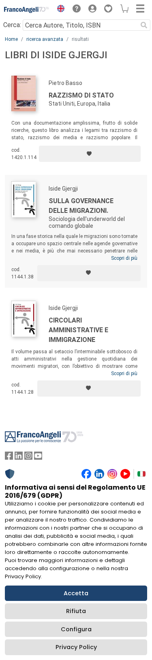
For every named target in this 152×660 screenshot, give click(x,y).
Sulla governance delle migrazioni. (81, 205)
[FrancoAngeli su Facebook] (9, 457)
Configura (76, 629)
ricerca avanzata (44, 39)
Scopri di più (124, 258)
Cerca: (12, 25)
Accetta (76, 593)
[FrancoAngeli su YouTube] (38, 457)
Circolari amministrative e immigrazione (78, 330)
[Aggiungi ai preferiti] (90, 154)
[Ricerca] (143, 25)
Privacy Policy (76, 647)
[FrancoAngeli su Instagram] (28, 457)
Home (11, 39)
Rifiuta (76, 611)
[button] (59, 10)
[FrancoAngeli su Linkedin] (19, 457)
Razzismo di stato (81, 95)
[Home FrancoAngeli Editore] (26, 9)
